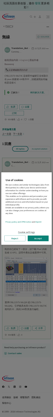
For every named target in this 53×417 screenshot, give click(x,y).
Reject (14, 238)
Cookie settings (26, 232)
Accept (38, 238)
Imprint (38, 221)
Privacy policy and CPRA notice (19, 221)
